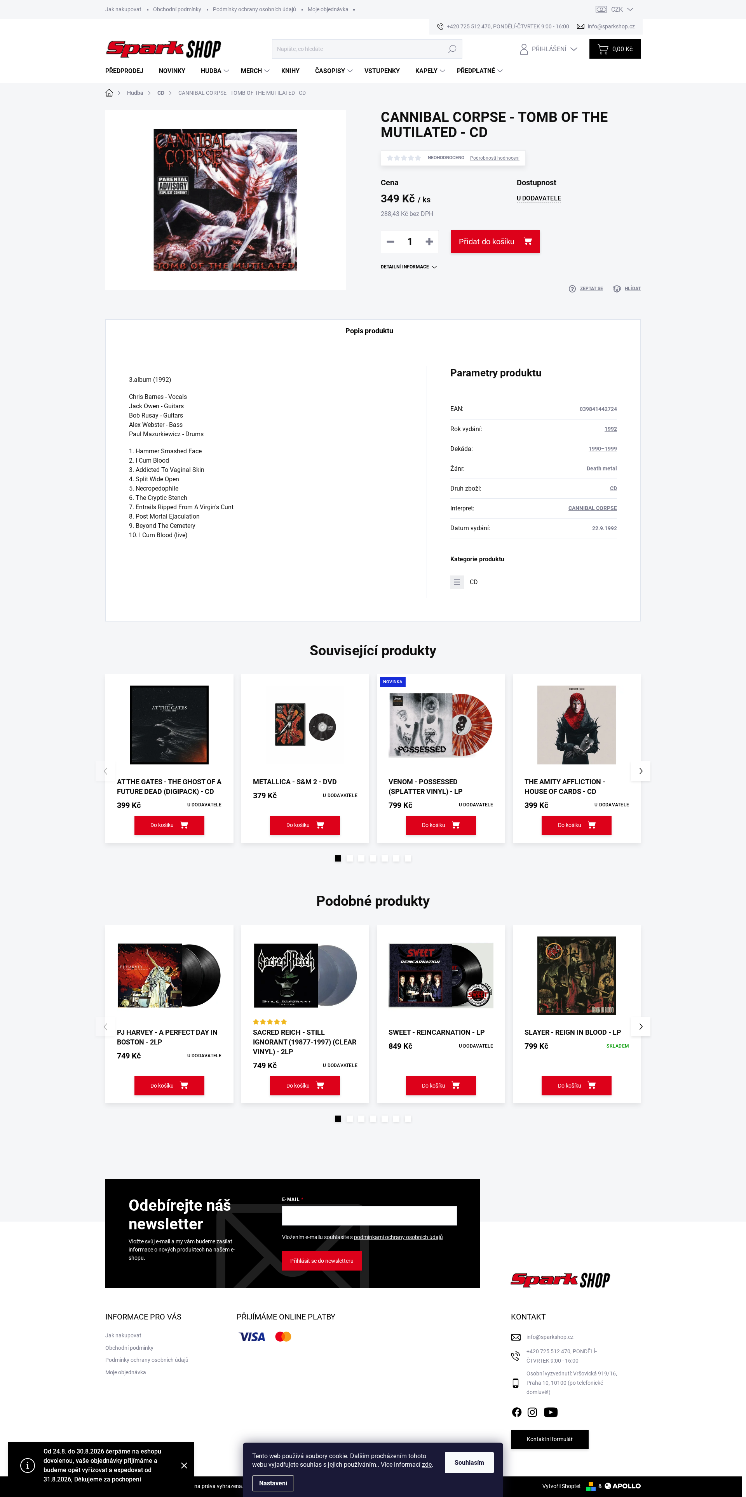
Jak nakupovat (123, 9)
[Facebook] (517, 1411)
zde (427, 1464)
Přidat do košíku (486, 241)
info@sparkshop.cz (549, 1337)
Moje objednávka (328, 9)
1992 (611, 429)
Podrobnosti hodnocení (494, 158)
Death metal (602, 468)
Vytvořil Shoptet (561, 1486)
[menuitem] (127, 71)
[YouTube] (551, 1411)
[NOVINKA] (441, 725)
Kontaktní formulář (550, 1439)
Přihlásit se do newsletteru (322, 1261)
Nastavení (273, 1483)
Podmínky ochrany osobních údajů (254, 9)
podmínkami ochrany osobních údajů (398, 1237)
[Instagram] (532, 1411)
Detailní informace (405, 267)
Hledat (452, 49)
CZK (617, 9)
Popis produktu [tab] (369, 331)
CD (613, 488)
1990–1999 (603, 449)
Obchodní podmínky (177, 9)
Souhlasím (469, 1462)
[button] (338, 858)
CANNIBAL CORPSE (592, 508)
